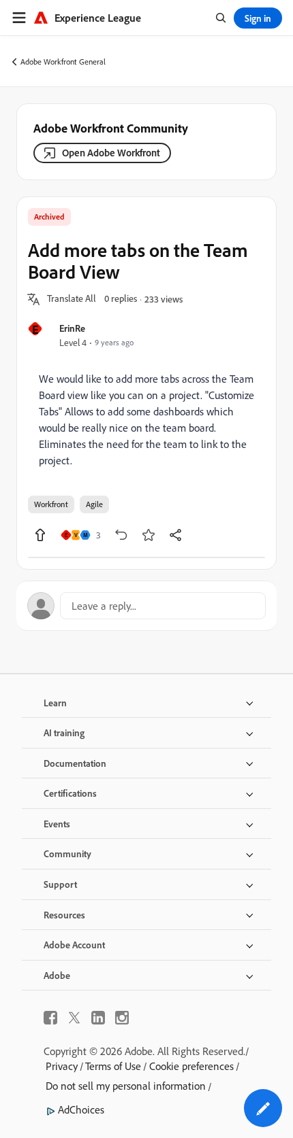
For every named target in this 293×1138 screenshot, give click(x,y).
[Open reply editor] (146, 605)
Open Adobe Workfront (111, 152)
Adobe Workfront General (63, 61)
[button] (71, 299)
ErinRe (72, 328)
